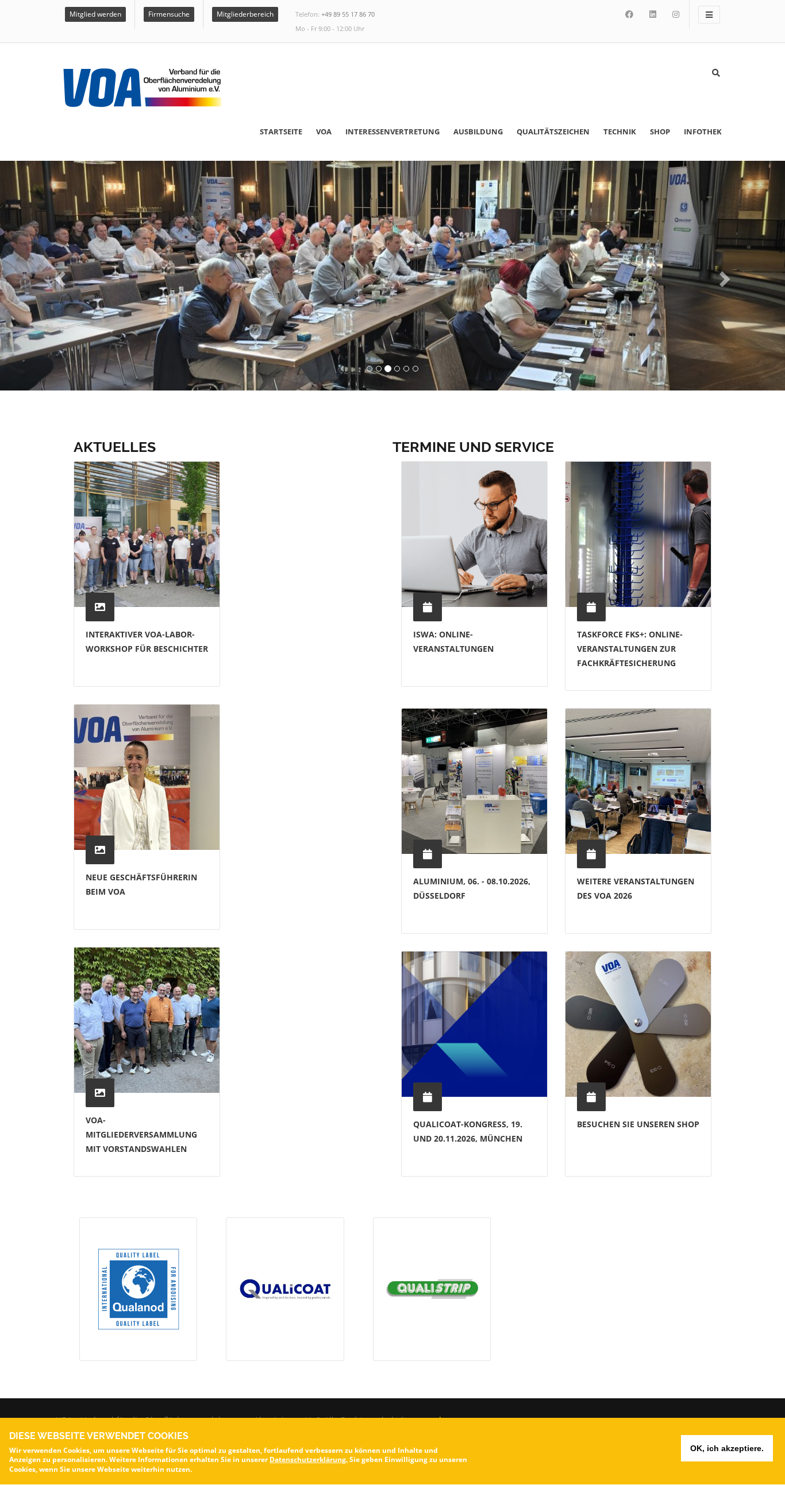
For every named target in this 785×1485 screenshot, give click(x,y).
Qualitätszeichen (553, 131)
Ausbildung (478, 131)
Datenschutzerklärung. (309, 1459)
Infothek (703, 131)
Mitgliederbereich (245, 14)
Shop (660, 131)
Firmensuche (169, 14)
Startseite (281, 131)
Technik (619, 131)
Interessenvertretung (392, 131)
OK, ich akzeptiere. (727, 1448)
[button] (59, 275)
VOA (324, 131)
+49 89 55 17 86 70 (348, 14)
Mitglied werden (95, 14)
